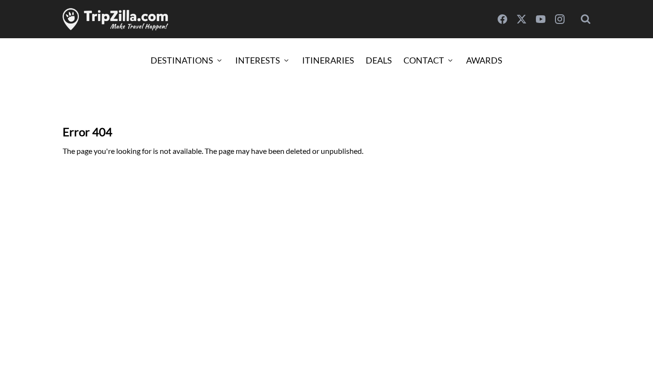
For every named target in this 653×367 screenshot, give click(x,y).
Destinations (182, 60)
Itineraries (328, 60)
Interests (257, 60)
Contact (423, 60)
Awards (484, 60)
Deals (379, 60)
